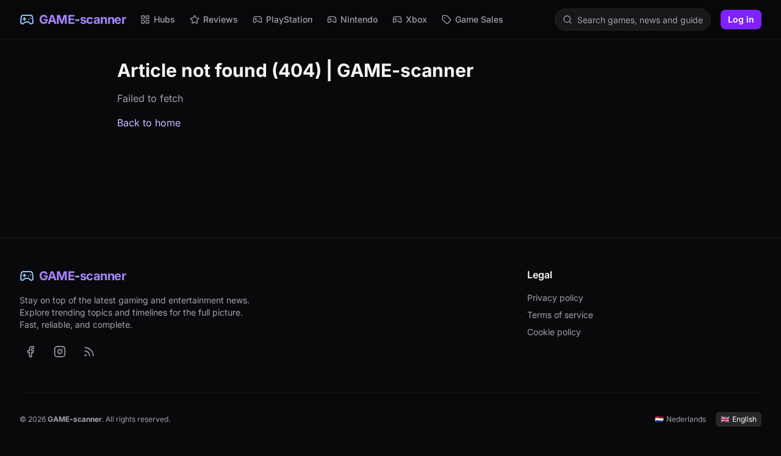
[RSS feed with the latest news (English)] (89, 352)
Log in (741, 19)
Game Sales (479, 19)
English (739, 419)
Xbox (416, 19)
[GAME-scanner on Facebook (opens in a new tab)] (30, 352)
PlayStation (289, 19)
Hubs (164, 19)
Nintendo (359, 19)
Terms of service (560, 314)
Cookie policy (554, 332)
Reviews (220, 19)
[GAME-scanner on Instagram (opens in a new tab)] (60, 352)
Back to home (149, 123)
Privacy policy (555, 297)
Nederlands (680, 419)
